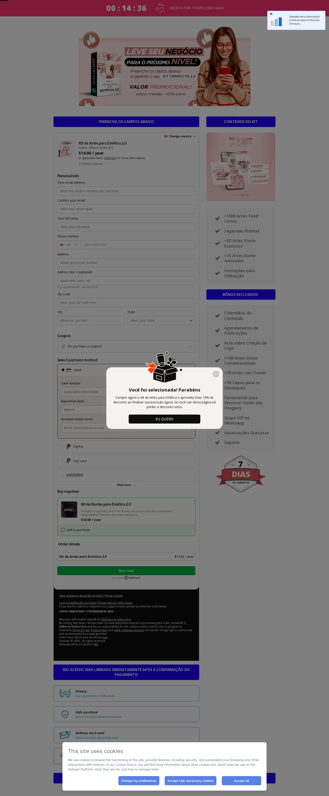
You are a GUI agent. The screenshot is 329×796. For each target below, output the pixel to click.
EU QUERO (164, 419)
